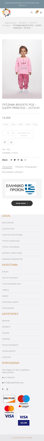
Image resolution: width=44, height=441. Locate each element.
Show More (21, 203)
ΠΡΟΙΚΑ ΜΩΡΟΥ (9, 351)
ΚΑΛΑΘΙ (5, 296)
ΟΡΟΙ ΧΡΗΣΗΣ (8, 223)
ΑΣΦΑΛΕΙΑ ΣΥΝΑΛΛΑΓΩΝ (12, 259)
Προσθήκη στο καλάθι (24, 134)
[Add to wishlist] (4, 142)
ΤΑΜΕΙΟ (5, 290)
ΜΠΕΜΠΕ (23, 23)
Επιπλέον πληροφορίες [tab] (26, 167)
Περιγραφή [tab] (7, 167)
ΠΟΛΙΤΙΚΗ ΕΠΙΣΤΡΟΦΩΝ (12, 235)
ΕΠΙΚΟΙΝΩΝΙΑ (8, 308)
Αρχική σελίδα (10, 23)
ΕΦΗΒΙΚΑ (6, 339)
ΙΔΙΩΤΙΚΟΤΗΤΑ (8, 229)
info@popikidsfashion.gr (14, 382)
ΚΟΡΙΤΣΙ (33, 23)
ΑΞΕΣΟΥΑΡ (6, 357)
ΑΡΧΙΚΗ (5, 272)
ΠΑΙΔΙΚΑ (5, 333)
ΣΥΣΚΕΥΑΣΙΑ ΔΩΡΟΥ (10, 302)
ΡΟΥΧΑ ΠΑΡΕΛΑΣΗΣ (10, 345)
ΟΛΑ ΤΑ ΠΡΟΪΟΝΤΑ (10, 278)
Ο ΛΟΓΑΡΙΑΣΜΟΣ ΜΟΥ (11, 284)
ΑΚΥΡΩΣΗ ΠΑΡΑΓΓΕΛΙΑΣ (12, 253)
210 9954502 (9, 377)
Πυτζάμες (6, 25)
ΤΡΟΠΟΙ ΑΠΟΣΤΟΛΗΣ (11, 241)
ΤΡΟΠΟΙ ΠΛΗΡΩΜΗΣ (11, 247)
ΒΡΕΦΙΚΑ (6, 321)
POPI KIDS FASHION (25, 438)
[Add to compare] (11, 142)
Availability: (6, 153)
